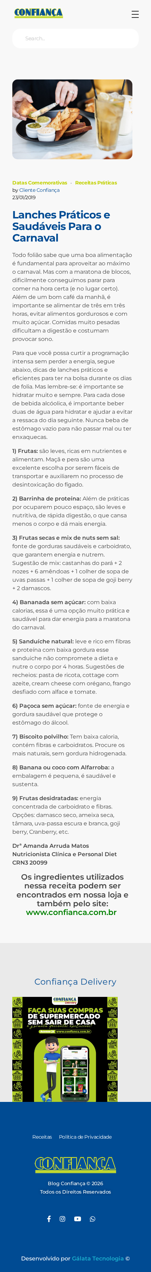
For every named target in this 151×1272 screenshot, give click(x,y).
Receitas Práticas (96, 183)
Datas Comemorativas (39, 183)
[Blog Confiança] (38, 13)
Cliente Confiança (39, 190)
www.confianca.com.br (72, 912)
